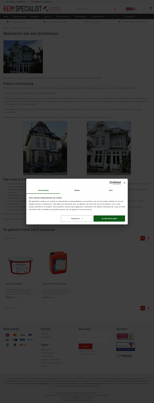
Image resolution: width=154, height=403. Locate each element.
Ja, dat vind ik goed (109, 218)
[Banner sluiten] (124, 183)
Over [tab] (111, 190)
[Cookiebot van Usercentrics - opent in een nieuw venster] (111, 183)
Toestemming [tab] (43, 190)
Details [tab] (77, 190)
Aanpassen (75, 218)
